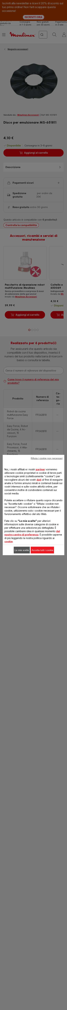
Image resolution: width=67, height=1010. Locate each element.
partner (40, 469)
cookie (8, 541)
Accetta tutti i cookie (42, 550)
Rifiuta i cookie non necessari (47, 458)
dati (39, 479)
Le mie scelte (22, 550)
